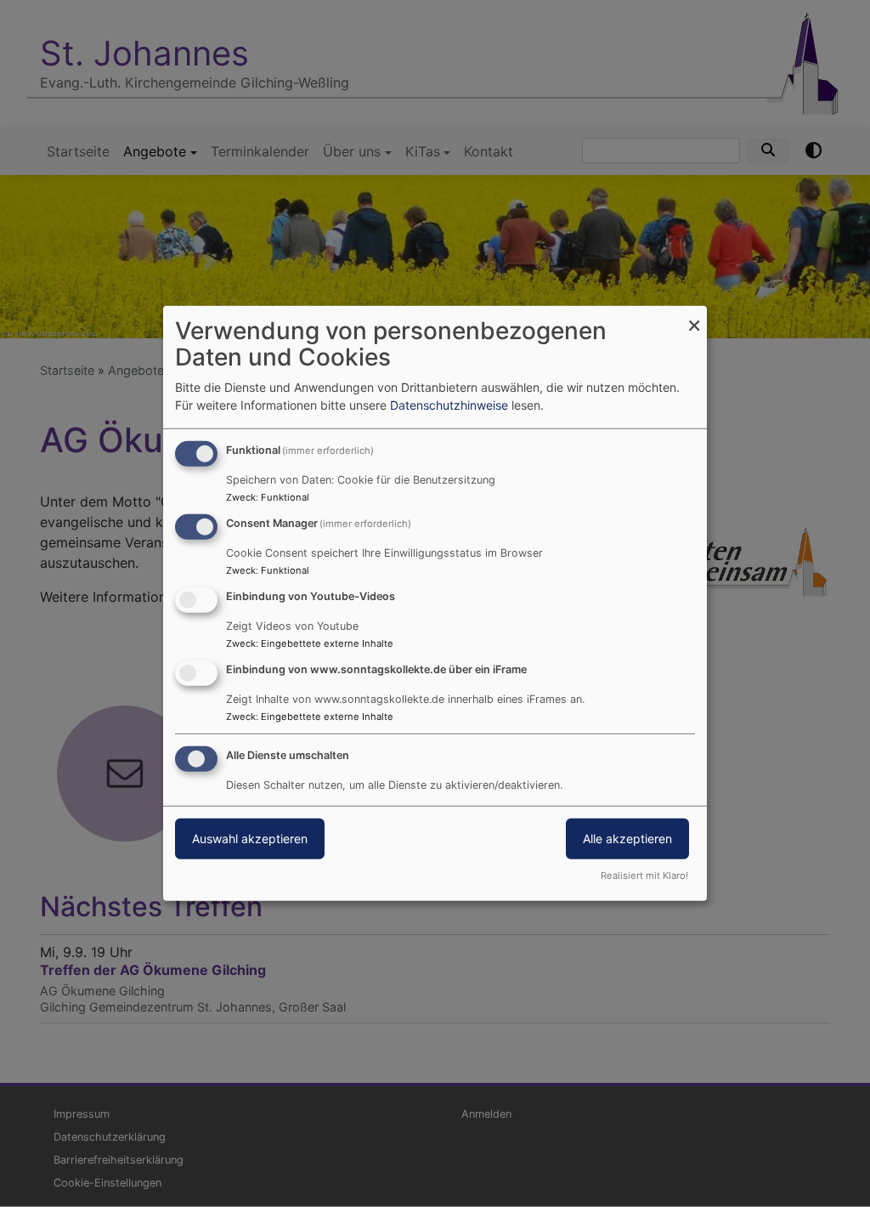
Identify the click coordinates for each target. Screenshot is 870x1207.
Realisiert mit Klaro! (644, 875)
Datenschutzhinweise (449, 405)
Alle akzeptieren (627, 837)
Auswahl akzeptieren (250, 837)
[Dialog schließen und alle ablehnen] (694, 316)
